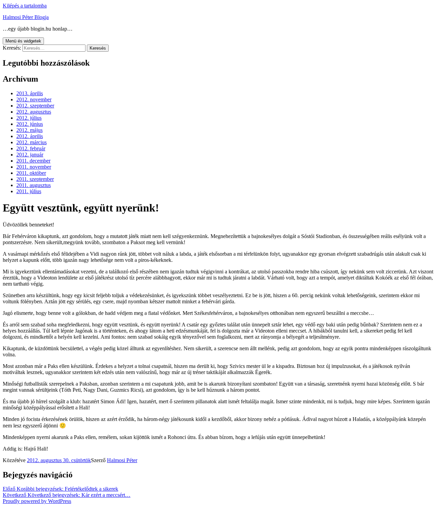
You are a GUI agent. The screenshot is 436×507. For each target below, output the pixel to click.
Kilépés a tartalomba (25, 6)
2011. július (28, 191)
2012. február (30, 148)
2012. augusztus (33, 112)
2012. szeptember (35, 105)
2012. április (29, 136)
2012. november (33, 99)
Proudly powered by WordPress (37, 501)
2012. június (29, 124)
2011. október (31, 173)
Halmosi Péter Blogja (26, 17)
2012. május (29, 130)
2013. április (29, 93)
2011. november (33, 167)
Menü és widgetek (23, 41)
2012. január (29, 154)
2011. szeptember (35, 179)
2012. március (31, 142)
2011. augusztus (33, 185)
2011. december (33, 161)
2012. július (29, 118)
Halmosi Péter (122, 460)
